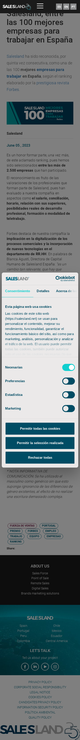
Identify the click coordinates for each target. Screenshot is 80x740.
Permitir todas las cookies (40, 428)
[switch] (68, 381)
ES (59, 6)
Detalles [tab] (43, 291)
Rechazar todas (40, 457)
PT (73, 6)
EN (66, 6)
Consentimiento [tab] (17, 291)
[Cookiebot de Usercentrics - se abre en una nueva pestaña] (56, 279)
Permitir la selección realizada (40, 443)
